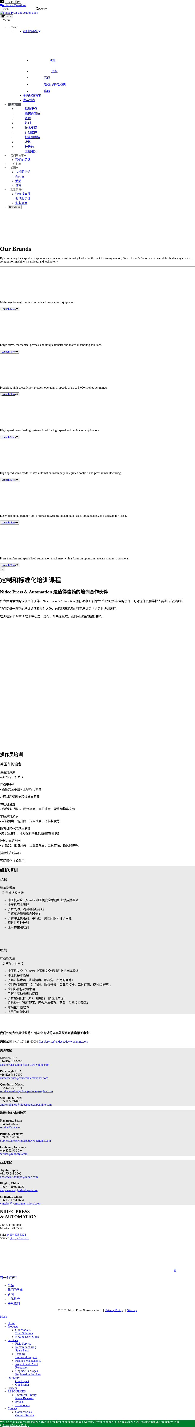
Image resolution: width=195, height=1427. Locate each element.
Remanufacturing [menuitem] (25, 1347)
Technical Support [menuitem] (26, 1357)
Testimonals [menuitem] (22, 1405)
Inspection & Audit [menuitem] (26, 1364)
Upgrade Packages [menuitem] (26, 1371)
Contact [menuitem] (12, 1408)
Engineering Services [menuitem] (28, 1374)
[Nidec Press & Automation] (19, 12)
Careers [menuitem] (12, 1388)
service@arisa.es (10, 1127)
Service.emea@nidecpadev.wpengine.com (25, 1140)
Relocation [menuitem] (21, 1367)
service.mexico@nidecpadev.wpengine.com (26, 1091)
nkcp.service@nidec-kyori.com (19, 1190)
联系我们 (14, 1303)
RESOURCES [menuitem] (17, 1391)
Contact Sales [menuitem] (23, 1412)
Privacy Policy (114, 1310)
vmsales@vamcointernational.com (20, 1203)
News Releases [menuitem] (24, 1398)
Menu (6, 20)
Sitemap (132, 1310)
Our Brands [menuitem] (22, 1384)
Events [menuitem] (19, 1401)
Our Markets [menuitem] (22, 1330)
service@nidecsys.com (13, 1154)
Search (43, 8)
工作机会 (14, 1299)
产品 (11, 1285)
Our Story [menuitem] (14, 1377)
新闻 (11, 1294)
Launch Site (8, 309)
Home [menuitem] (11, 1323)
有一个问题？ (9, 1277)
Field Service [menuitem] (23, 1343)
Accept (6, 1425)
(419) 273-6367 (19, 1238)
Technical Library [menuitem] (26, 1394)
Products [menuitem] (13, 1326)
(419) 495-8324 (16, 1234)
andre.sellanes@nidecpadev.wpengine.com (26, 1104)
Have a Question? (15, 5)
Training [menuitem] (20, 1353)
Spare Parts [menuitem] (22, 1350)
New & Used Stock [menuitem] (27, 1336)
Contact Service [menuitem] (24, 1415)
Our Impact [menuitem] (22, 1381)
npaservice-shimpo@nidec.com (19, 1177)
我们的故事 (15, 1289)
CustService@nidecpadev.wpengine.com (63, 1041)
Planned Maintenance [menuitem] (28, 1360)
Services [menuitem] (13, 1340)
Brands (8, 16)
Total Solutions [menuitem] (24, 1333)
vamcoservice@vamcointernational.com (24, 1078)
